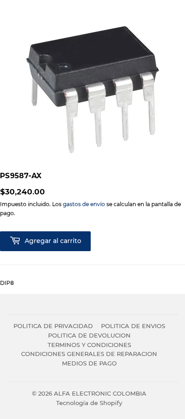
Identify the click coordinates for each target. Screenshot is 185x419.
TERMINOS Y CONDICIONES (89, 344)
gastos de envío (84, 204)
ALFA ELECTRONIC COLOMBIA (100, 393)
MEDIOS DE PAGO (89, 363)
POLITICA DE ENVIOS (133, 325)
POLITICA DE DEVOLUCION (89, 335)
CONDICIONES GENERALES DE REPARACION (89, 353)
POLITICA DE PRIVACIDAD (53, 325)
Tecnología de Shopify (89, 402)
